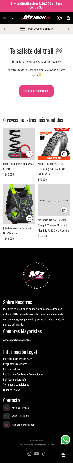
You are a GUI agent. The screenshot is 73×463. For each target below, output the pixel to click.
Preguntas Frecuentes (15, 364)
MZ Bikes (39, 440)
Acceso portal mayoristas (17, 340)
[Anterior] (5, 29)
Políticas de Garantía (14, 380)
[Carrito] (68, 18)
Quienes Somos (11, 390)
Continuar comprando (36, 91)
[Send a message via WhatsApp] (65, 439)
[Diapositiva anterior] (4, 5)
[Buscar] (13, 18)
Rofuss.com (49, 444)
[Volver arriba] (8, 442)
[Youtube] (36, 453)
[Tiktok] (43, 453)
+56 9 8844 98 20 (20, 407)
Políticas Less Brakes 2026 (17, 359)
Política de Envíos (13, 369)
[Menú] (4, 18)
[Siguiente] (68, 29)
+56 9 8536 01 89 (20, 416)
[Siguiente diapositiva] (68, 5)
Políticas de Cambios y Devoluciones (23, 374)
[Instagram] (29, 453)
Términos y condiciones (16, 385)
